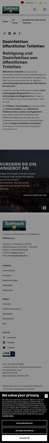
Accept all (25, 438)
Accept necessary (24, 430)
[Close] (46, 396)
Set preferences (24, 423)
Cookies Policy (8, 416)
